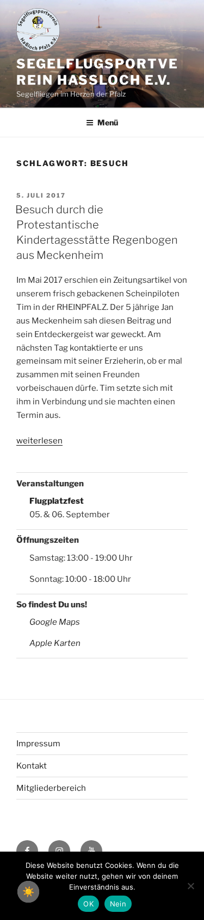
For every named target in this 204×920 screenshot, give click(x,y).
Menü (107, 122)
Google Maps (54, 622)
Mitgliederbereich (51, 788)
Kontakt (31, 766)
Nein (118, 903)
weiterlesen (39, 441)
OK (88, 903)
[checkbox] (28, 892)
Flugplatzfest (56, 501)
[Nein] (190, 885)
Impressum (38, 743)
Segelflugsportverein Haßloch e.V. (97, 72)
